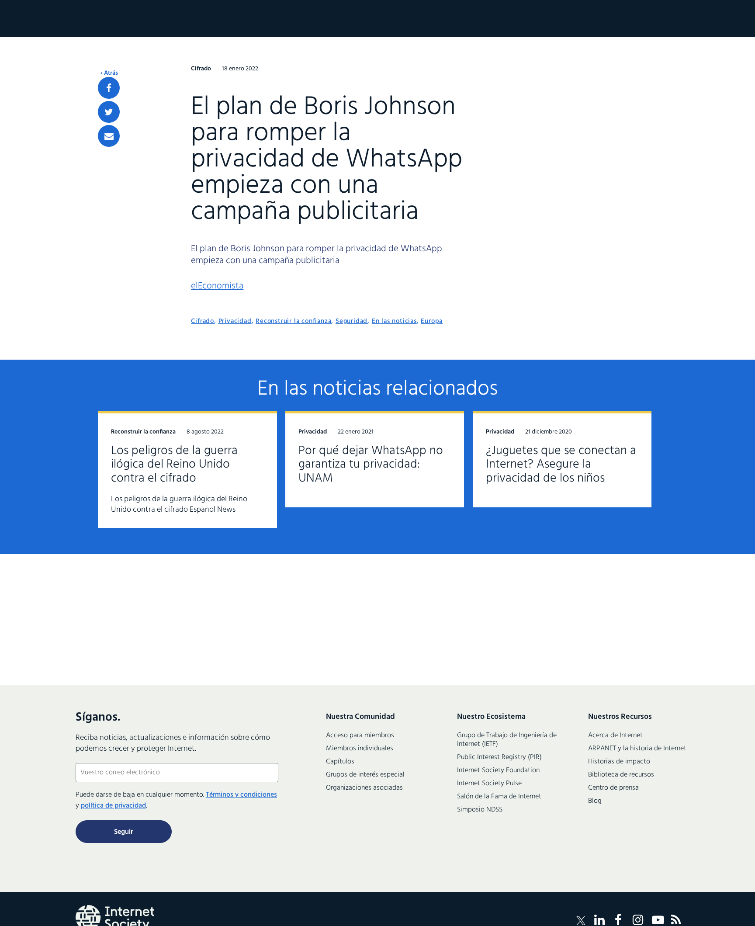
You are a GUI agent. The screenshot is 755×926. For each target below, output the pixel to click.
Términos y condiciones (241, 795)
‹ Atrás (109, 73)
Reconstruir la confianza (293, 321)
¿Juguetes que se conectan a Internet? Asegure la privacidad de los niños (561, 465)
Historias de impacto (619, 761)
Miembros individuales (359, 748)
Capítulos (340, 761)
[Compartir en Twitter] (109, 112)
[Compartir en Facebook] (109, 88)
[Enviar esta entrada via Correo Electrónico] (109, 136)
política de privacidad (113, 806)
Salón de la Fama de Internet (499, 796)
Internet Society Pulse (489, 783)
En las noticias (394, 321)
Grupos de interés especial (365, 774)
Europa (432, 321)
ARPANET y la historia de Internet (637, 748)
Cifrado (202, 321)
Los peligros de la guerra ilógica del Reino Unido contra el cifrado (174, 465)
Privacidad (235, 321)
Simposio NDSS (479, 809)
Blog (595, 801)
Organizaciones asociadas (364, 788)
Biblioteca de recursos (621, 774)
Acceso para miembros (360, 735)
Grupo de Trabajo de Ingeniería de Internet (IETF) (507, 740)
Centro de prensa (613, 788)
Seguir (123, 832)
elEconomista (217, 286)
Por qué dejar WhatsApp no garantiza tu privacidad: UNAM (370, 465)
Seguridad (351, 321)
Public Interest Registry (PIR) (499, 757)
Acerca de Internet (615, 735)
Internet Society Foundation (498, 770)
